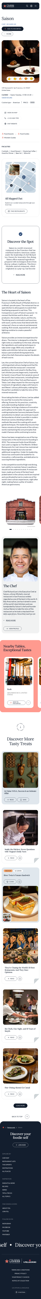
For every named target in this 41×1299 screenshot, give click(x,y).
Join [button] (31, 6)
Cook (11, 882)
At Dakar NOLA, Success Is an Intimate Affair (20, 792)
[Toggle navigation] (35, 6)
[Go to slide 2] (13, 529)
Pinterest (6, 1234)
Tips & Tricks (7, 1193)
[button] (27, 6)
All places (6, 1171)
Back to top (17, 1117)
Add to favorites (14, 29)
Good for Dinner (8, 153)
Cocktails (5, 151)
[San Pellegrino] (29, 1262)
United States (21, 1292)
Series (4, 1190)
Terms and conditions (21, 1270)
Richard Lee (11, 24)
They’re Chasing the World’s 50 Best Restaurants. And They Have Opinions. (20, 970)
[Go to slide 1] (10, 529)
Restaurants (11, 1127)
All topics (6, 1196)
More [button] (8, 34)
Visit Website (12, 124)
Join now (22, 1145)
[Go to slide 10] (29, 529)
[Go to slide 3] (15, 529)
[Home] (8, 6)
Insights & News (8, 1183)
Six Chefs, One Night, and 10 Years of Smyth (20, 1030)
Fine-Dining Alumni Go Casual (17, 1088)
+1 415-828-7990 (13, 118)
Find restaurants (18, 211)
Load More (20, 1105)
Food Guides (24, 134)
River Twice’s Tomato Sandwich (17, 875)
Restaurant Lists (8, 1161)
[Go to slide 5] (19, 529)
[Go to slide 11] (31, 529)
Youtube (5, 1231)
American (16, 102)
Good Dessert (16, 151)
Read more (20, 275)
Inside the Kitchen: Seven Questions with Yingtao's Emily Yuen (20, 850)
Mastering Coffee (29, 151)
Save (24, 800)
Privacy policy (20, 1273)
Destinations (7, 1168)
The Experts (7, 1164)
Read (12, 800)
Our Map (5, 1158)
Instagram (6, 1223)
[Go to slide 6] (21, 529)
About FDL (6, 1208)
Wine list (27, 153)
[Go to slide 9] (27, 529)
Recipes (5, 1186)
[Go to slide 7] (23, 529)
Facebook (6, 1227)
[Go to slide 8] (25, 529)
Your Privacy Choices (20, 1277)
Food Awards (9, 134)
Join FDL (5, 1211)
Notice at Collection (20, 1281)
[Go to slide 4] (17, 529)
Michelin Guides (10, 138)
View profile (14, 628)
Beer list (19, 153)
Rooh (9, 689)
